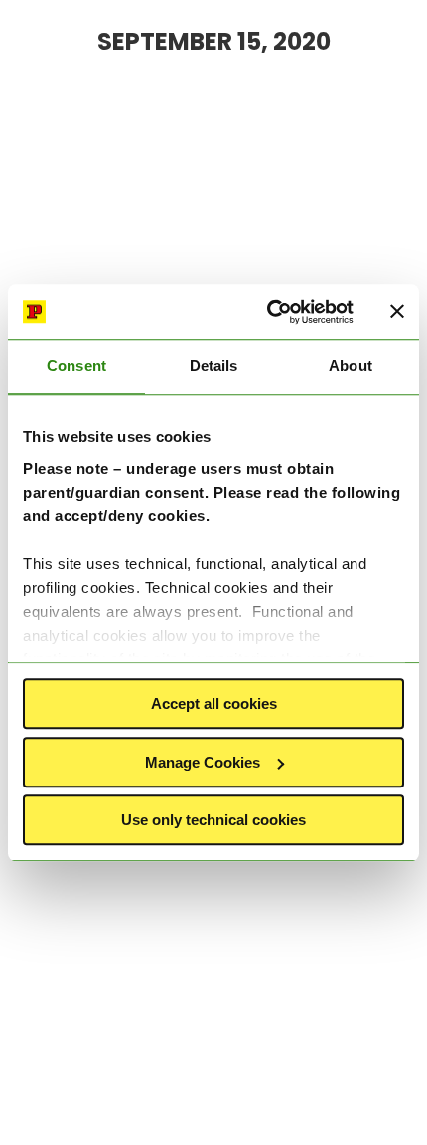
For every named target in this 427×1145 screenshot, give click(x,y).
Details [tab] (214, 366)
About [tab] (350, 366)
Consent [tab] (76, 366)
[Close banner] (397, 312)
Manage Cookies (202, 762)
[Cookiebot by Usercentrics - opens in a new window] (269, 312)
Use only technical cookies (213, 819)
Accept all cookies (214, 703)
